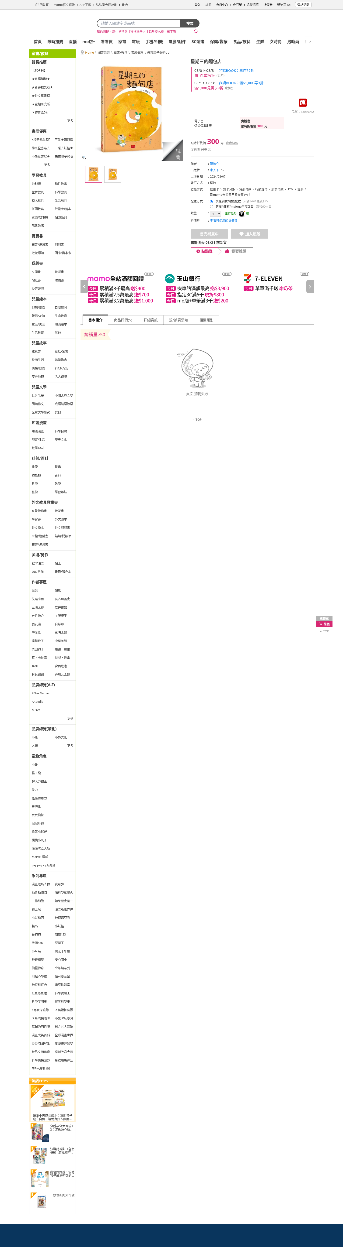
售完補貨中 (209, 233)
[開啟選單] (309, 42)
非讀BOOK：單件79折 (236, 70)
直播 (73, 41)
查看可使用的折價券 (223, 220)
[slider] (197, 286)
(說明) (220, 75)
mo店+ (88, 41)
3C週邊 (198, 41)
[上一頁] (84, 286)
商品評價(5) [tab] (123, 320)
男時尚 (293, 41)
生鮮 (260, 41)
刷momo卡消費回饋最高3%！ (230, 194)
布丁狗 (171, 31)
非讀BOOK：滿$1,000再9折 (241, 82)
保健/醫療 (219, 41)
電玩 (136, 41)
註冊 (208, 5)
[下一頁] (310, 286)
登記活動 (303, 5)
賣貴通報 (232, 143)
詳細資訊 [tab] (151, 320)
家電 (122, 41)
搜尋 (189, 23)
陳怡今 (214, 163)
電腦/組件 (177, 41)
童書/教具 (120, 52)
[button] (171, 150)
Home (89, 52)
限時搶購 (55, 41)
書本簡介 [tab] (95, 320)
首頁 (38, 41)
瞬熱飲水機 (156, 31)
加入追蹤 (252, 233)
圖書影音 (104, 52)
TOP (199, 420)
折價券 (268, 5)
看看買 (107, 41)
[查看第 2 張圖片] (112, 174)
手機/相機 (154, 41)
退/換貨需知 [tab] (178, 320)
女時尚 (276, 41)
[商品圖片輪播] (131, 110)
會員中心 (222, 5)
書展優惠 (137, 52)
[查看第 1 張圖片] (93, 174)
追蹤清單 (253, 5)
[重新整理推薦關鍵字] (196, 31)
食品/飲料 (242, 41)
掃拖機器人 (138, 31)
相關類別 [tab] (207, 320)
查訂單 (237, 5)
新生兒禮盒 (119, 31)
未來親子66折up (158, 52)
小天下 (214, 170)
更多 (70, 121)
